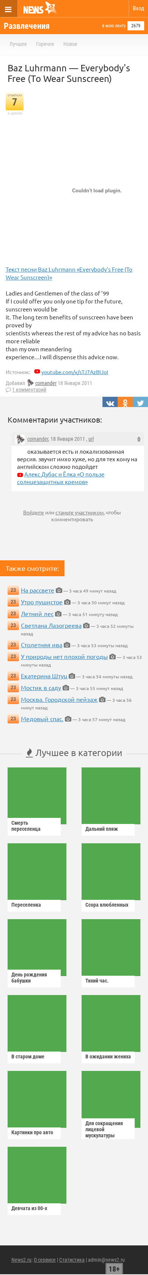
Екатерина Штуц (44, 675)
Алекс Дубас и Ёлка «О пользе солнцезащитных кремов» (60, 477)
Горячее (45, 44)
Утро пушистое (42, 601)
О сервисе (45, 1260)
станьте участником (79, 512)
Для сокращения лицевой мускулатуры (104, 1129)
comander (46, 383)
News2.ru (21, 1260)
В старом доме (27, 1056)
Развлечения (27, 26)
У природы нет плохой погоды (64, 656)
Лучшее (18, 44)
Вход (138, 8)
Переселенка (26, 905)
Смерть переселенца (26, 826)
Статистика (72, 1260)
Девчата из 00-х (29, 1208)
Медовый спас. (42, 718)
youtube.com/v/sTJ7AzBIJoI (74, 371)
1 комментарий (29, 390)
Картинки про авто (32, 1132)
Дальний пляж (101, 829)
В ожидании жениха (108, 1056)
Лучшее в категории (77, 752)
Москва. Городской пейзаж (59, 699)
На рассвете (37, 590)
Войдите (33, 512)
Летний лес (37, 613)
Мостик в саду (41, 687)
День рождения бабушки (29, 978)
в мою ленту (114, 25)
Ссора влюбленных (106, 905)
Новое (70, 44)
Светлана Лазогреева (51, 625)
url (91, 439)
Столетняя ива (41, 644)
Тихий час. (97, 981)
